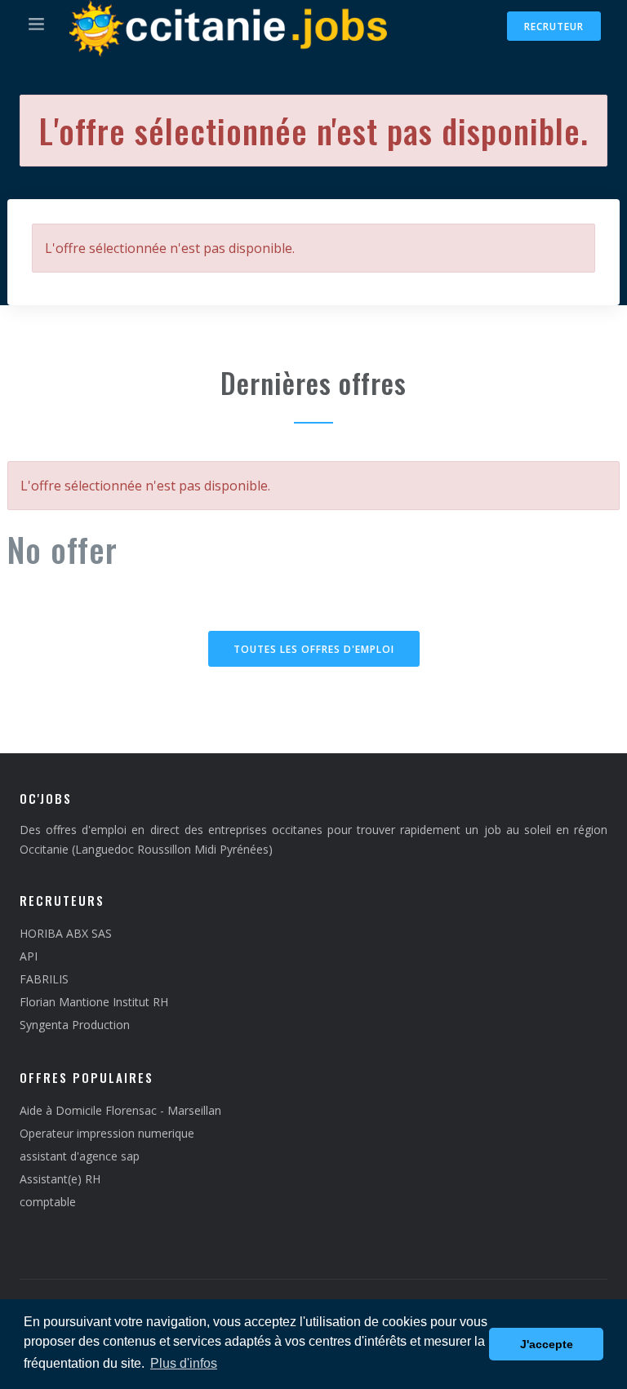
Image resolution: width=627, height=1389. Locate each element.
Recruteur (554, 26)
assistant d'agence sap (80, 1156)
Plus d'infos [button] (183, 1363)
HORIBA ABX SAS (66, 933)
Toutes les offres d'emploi (313, 649)
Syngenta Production (75, 1024)
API (29, 956)
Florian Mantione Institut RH (94, 1002)
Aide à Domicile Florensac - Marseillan (120, 1110)
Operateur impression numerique (107, 1133)
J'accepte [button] (546, 1344)
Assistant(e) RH (60, 1179)
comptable (48, 1201)
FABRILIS (44, 979)
